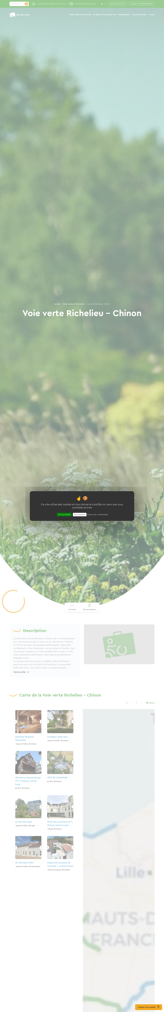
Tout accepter (64, 514)
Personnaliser (79, 514)
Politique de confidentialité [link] (97, 514)
